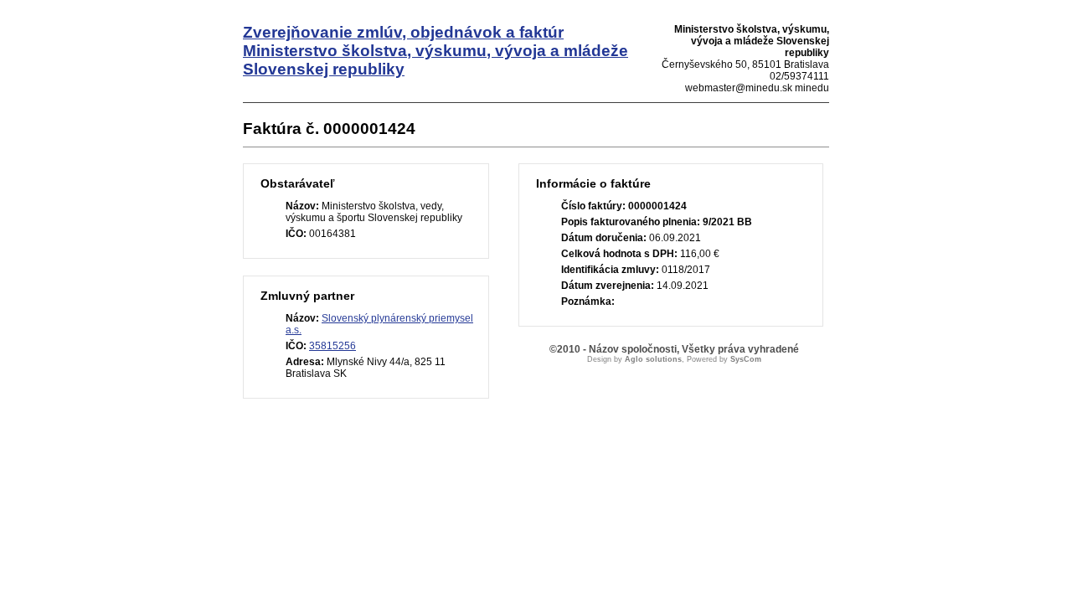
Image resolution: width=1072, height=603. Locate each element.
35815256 (332, 346)
